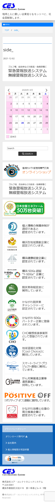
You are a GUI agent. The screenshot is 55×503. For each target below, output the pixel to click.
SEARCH (29, 153)
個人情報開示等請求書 (18, 449)
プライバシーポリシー (15, 428)
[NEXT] (46, 90)
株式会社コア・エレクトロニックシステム (22, 494)
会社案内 (12, 442)
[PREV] (9, 90)
